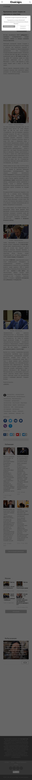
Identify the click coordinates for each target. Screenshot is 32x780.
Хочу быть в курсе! (8, 26)
